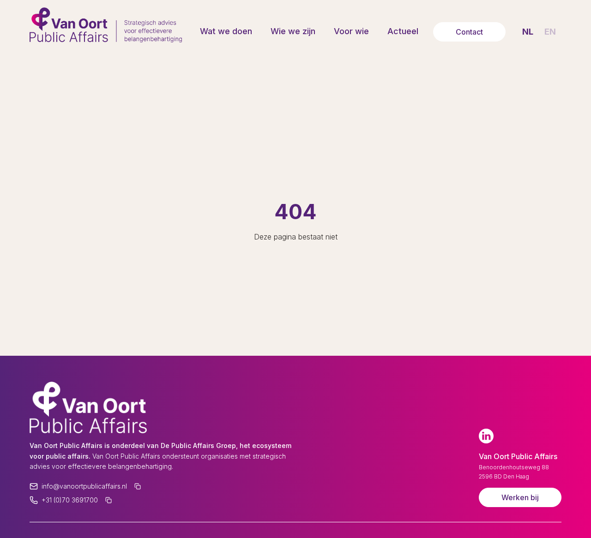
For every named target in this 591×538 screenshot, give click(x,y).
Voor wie (351, 31)
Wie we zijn (293, 31)
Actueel (402, 31)
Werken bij (520, 497)
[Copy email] (138, 486)
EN (550, 31)
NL (527, 31)
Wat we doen (226, 31)
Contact (469, 31)
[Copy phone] (108, 500)
